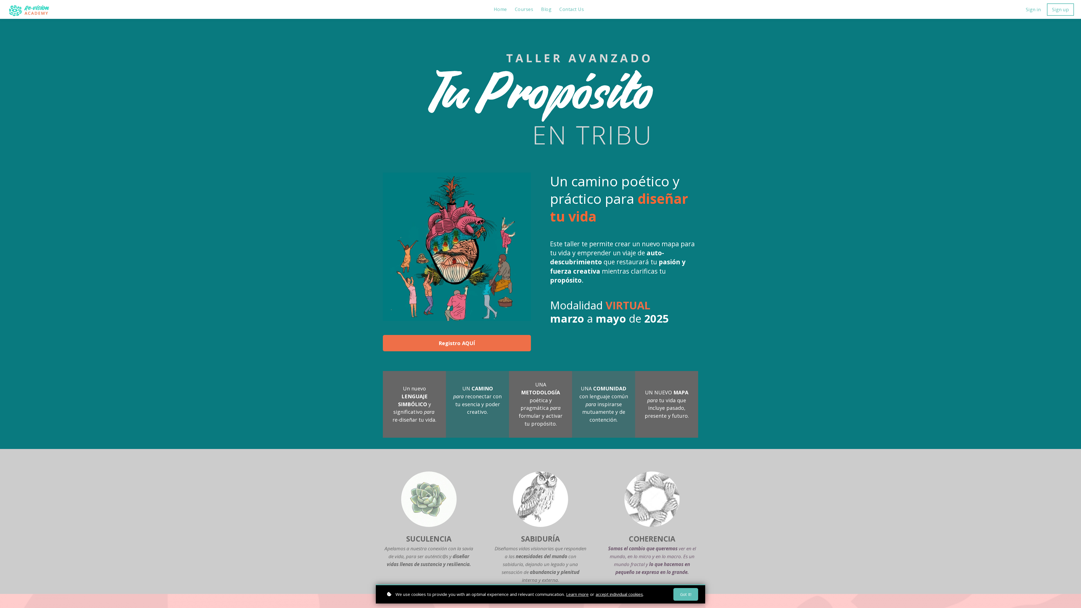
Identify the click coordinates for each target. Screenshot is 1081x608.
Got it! (685, 594)
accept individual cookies (619, 594)
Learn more (577, 594)
